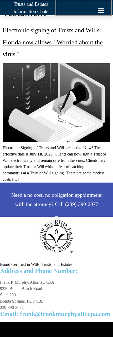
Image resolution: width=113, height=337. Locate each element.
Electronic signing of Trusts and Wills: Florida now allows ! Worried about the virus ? (53, 42)
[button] (101, 10)
